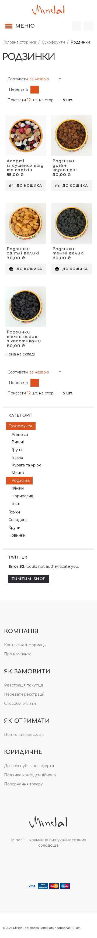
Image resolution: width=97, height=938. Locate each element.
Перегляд (18, 89)
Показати (17, 100)
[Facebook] (43, 860)
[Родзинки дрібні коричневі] (71, 135)
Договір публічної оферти (29, 765)
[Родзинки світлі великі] (25, 223)
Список (43, 90)
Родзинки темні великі (69, 251)
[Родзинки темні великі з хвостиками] (25, 306)
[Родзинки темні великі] (71, 223)
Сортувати (18, 79)
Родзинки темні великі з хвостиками (24, 336)
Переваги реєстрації (24, 694)
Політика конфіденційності (30, 774)
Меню (25, 26)
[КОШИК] (88, 26)
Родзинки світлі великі (23, 251)
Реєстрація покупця (23, 685)
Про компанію (18, 654)
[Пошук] (76, 26)
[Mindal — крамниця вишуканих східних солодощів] (48, 8)
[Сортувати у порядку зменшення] (60, 79)
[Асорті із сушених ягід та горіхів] (25, 135)
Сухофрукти (53, 42)
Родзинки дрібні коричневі (65, 165)
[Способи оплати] (48, 885)
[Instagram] (54, 860)
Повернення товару (23, 784)
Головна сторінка (19, 42)
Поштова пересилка (24, 734)
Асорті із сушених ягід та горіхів (25, 165)
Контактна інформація (25, 644)
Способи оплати (20, 703)
